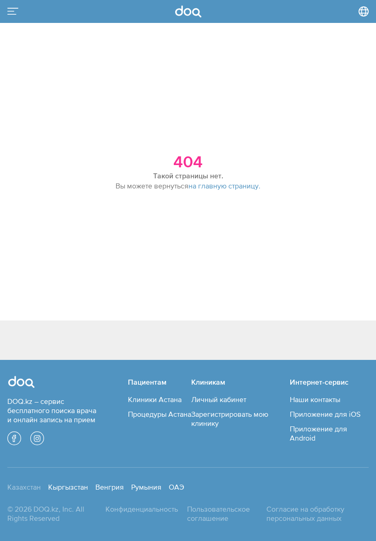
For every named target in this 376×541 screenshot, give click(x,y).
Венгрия (109, 487)
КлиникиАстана (155, 399)
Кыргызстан (68, 487)
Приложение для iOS (325, 414)
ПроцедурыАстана (159, 414)
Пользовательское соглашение (218, 513)
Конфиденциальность (141, 509)
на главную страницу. (224, 186)
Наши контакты (315, 399)
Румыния (146, 487)
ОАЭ (176, 487)
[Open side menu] (12, 11)
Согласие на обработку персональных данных (305, 513)
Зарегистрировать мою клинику (229, 418)
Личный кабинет (218, 399)
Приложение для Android (318, 433)
